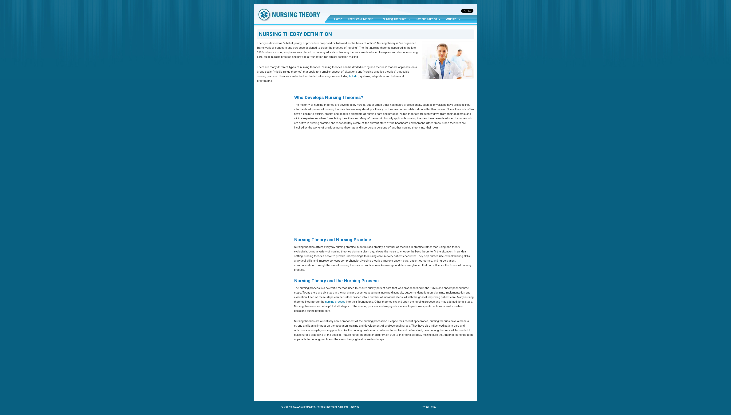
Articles (451, 19)
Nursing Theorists (394, 19)
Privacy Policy (429, 406)
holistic (353, 76)
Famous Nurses (426, 19)
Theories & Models (360, 19)
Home (338, 19)
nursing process (335, 301)
